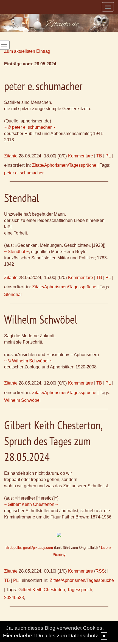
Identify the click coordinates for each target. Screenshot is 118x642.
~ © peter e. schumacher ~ (29, 127)
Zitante (11, 156)
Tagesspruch (79, 589)
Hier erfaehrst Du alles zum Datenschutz (50, 635)
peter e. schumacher (24, 173)
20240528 (14, 597)
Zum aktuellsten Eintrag (27, 51)
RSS (100, 571)
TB (99, 156)
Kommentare (80, 156)
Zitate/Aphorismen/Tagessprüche (64, 165)
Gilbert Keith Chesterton (41, 589)
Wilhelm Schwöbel (22, 400)
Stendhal (13, 294)
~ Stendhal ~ (16, 251)
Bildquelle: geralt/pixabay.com (29, 548)
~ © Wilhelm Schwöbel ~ (28, 361)
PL (108, 156)
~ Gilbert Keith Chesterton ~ (31, 504)
